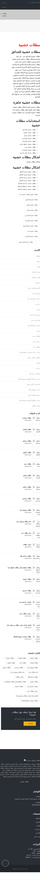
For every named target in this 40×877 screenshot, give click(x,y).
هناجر (38, 267)
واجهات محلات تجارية (33, 357)
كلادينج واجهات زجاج (34, 288)
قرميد (38, 309)
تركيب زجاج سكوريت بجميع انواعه (29, 352)
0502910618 (36, 805)
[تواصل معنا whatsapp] (39, 745)
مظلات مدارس (26, 498)
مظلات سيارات (26, 418)
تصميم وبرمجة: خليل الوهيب (20, 868)
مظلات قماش (27, 475)
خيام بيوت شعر (35, 320)
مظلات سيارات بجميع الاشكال (22, 636)
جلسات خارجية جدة (25, 602)
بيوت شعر (37, 836)
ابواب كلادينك (36, 272)
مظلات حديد (27, 464)
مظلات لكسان (27, 429)
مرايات (38, 368)
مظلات (38, 256)
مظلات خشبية (27, 579)
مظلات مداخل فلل (25, 556)
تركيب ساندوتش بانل (33, 299)
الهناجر (38, 825)
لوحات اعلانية (36, 406)
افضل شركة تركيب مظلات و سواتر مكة (19, 625)
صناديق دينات (36, 293)
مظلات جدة (36, 347)
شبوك (38, 331)
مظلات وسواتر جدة (25, 510)
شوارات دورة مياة (34, 373)
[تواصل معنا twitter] (30, 785)
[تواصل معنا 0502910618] (20, 748)
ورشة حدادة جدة (35, 315)
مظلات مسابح (27, 441)
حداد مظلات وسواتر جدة (24, 521)
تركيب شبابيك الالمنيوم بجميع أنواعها (29, 379)
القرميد (38, 833)
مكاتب (38, 363)
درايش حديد (36, 341)
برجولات (37, 283)
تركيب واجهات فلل (34, 390)
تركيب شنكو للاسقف (33, 325)
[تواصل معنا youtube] (37, 785)
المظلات (37, 818)
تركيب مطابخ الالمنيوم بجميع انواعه (29, 400)
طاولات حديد (36, 336)
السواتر (38, 822)
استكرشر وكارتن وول (33, 384)
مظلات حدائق (27, 487)
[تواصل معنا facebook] (26, 785)
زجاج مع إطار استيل (34, 395)
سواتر (38, 261)
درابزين (37, 304)
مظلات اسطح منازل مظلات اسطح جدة (19, 567)
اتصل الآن (30, 723)
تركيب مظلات (27, 544)
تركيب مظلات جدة (25, 613)
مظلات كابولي (27, 452)
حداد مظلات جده (26, 533)
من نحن (4, 2)
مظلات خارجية (27, 590)
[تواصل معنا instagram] (33, 785)
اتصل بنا (3, 7)
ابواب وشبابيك (35, 277)
